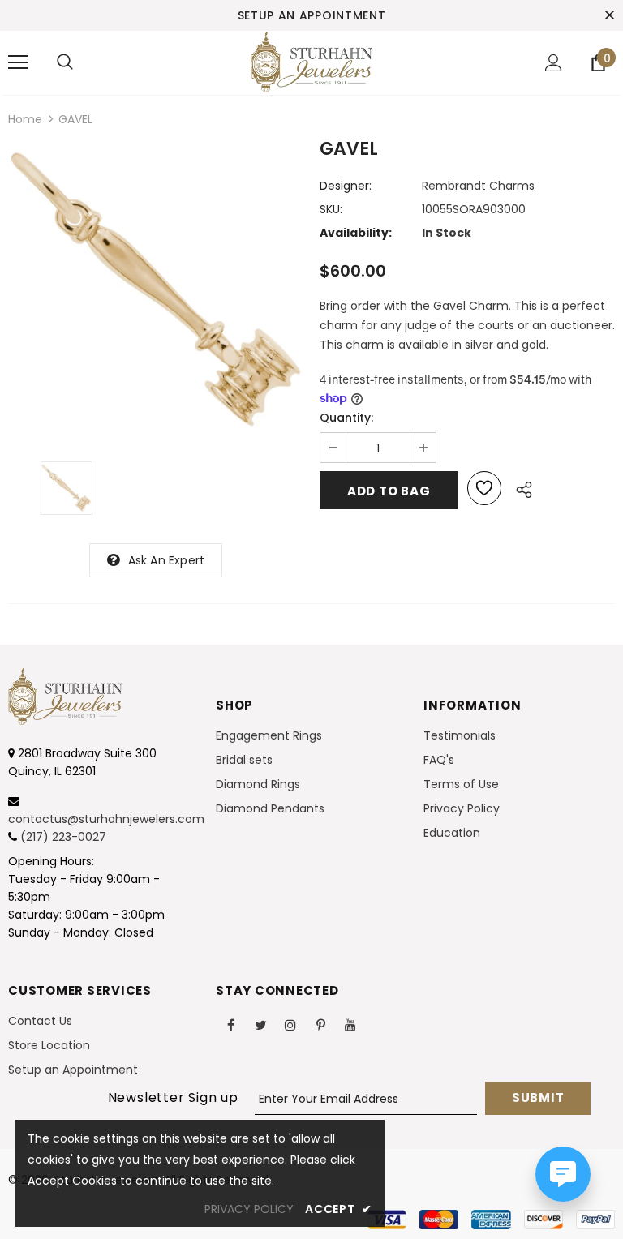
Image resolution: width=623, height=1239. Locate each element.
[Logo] (311, 62)
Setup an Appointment (312, 15)
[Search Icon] (65, 62)
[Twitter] (260, 1024)
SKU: (331, 209)
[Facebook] (230, 1024)
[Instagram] (290, 1024)
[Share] (519, 487)
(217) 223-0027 (63, 837)
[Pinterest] (320, 1024)
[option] (155, 289)
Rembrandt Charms (478, 186)
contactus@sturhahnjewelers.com (106, 819)
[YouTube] (350, 1024)
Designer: (346, 186)
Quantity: (346, 417)
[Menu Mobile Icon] (18, 62)
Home (25, 119)
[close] (609, 15)
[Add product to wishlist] (484, 488)
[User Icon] (553, 62)
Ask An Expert (166, 560)
